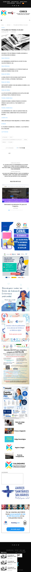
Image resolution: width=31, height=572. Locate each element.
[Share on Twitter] (21, 148)
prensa (25, 139)
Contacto (18, 3)
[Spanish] (23, 3)
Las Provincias (4, 131)
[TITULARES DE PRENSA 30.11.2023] (4, 563)
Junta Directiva (15, 1)
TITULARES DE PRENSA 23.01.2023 (11, 568)
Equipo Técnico (23, 1)
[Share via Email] (24, 148)
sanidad (4, 142)
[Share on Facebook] (19, 148)
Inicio (2, 25)
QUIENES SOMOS (6, 1)
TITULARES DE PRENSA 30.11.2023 (11, 562)
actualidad (4, 137)
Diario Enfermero (5, 58)
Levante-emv (4, 117)
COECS (11, 137)
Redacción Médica (5, 74)
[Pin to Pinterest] (22, 148)
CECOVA (8, 25)
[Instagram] (16, 5)
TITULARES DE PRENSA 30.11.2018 (11, 556)
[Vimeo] (18, 5)
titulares (10, 142)
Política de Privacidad (20, 552)
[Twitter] (14, 5)
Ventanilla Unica (10, 550)
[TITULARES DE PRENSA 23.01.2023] (4, 569)
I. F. (7, 32)
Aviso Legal (22, 550)
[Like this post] (18, 148)
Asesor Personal (11, 3)
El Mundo (3, 123)
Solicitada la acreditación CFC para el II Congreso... (15, 205)
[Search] (29, 20)
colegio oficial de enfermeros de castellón (12, 139)
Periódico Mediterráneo (6, 98)
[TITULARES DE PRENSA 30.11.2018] (4, 556)
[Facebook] (12, 5)
